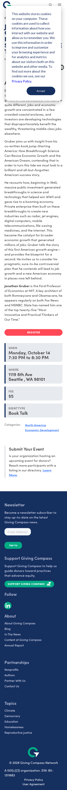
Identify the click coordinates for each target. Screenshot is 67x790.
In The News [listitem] (12, 634)
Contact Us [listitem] (11, 686)
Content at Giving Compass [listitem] (23, 640)
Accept (41, 90)
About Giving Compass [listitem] (19, 623)
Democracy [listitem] (12, 716)
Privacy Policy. (22, 81)
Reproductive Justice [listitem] (18, 732)
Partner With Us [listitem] (14, 681)
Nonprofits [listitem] (11, 669)
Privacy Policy (33, 780)
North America (35, 425)
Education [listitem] (11, 721)
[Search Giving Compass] (50, 5)
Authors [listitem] (9, 675)
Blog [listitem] (7, 629)
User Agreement (33, 784)
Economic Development (42, 430)
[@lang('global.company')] (7, 4)
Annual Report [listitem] (14, 645)
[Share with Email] (61, 67)
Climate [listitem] (9, 710)
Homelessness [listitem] (13, 727)
